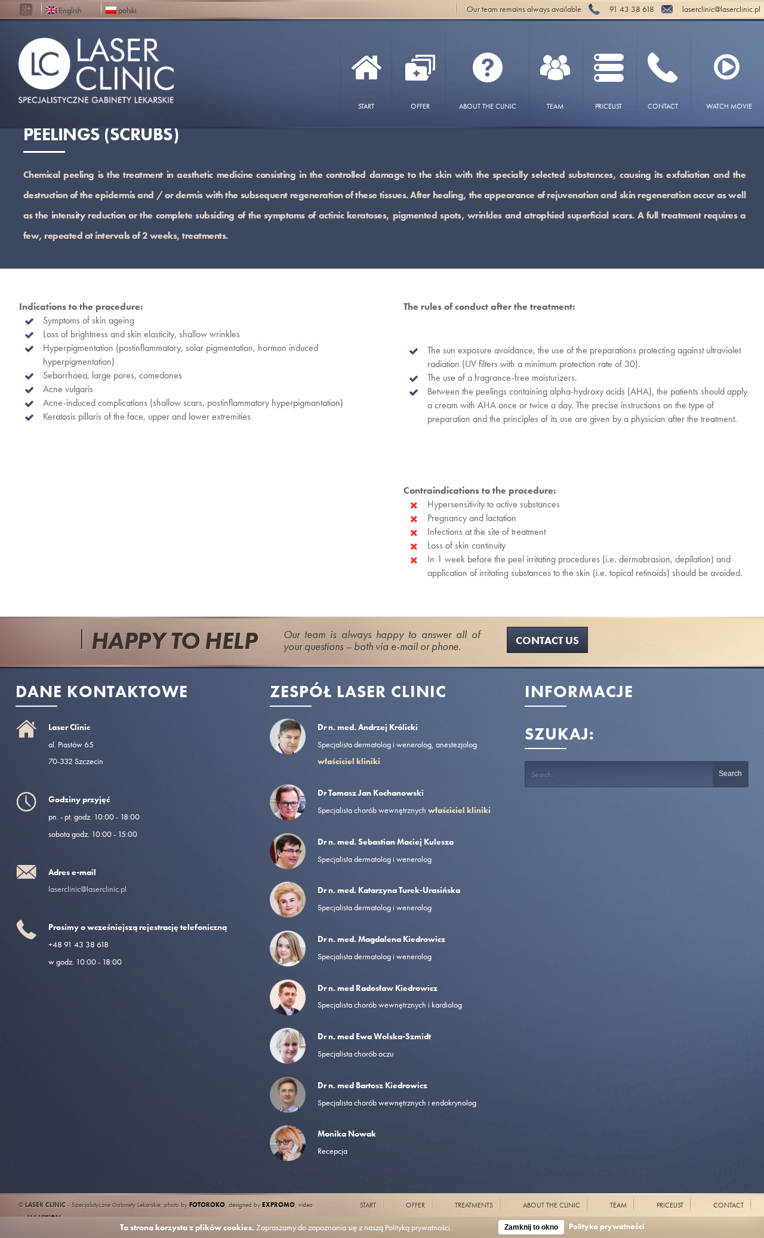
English (69, 9)
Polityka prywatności (607, 1226)
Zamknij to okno (531, 1227)
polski (126, 9)
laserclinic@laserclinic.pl (87, 888)
